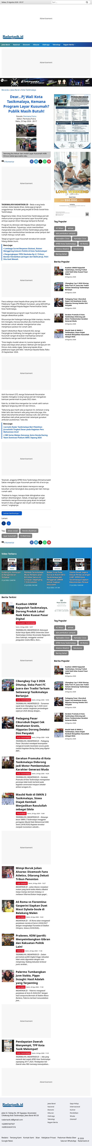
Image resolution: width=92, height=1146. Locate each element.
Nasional (16, 45)
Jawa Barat (6, 45)
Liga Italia (20, 917)
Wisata (72, 1116)
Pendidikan (21, 813)
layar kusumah (9, 536)
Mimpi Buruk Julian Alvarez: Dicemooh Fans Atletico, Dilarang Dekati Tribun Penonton (32, 873)
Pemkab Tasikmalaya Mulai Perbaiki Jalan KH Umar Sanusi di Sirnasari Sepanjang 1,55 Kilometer (33, 577)
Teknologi (56, 45)
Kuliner (72, 1110)
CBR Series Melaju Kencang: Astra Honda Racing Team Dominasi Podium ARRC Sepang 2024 (25, 436)
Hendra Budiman (29, 531)
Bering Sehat (61, 254)
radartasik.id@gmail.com (12, 1119)
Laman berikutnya (11, 513)
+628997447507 (8, 1124)
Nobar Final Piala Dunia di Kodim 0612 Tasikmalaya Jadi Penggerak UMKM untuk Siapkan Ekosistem (56, 578)
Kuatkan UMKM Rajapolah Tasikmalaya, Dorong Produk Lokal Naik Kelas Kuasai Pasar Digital (76, 271)
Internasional (75, 1107)
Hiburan (36, 45)
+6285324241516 (9, 1127)
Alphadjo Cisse (80, 238)
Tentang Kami (16, 1137)
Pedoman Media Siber (67, 1137)
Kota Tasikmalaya (28, 90)
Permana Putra (29, 116)
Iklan (38, 1137)
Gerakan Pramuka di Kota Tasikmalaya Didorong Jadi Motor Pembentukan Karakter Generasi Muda (76, 318)
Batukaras (77, 249)
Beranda (5, 90)
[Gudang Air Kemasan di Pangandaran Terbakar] (12, 564)
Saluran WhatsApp (68, 1141)
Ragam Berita (68, 45)
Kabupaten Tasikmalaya (26, 623)
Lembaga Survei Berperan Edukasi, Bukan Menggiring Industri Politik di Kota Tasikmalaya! (25, 249)
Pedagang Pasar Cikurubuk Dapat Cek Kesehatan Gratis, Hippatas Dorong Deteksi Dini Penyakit (76, 302)
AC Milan (59, 228)
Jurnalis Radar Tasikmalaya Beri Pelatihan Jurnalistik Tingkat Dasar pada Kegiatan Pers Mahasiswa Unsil (23, 429)
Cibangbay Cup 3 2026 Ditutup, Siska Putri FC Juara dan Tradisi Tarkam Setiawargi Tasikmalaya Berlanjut (77, 286)
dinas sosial (13, 531)
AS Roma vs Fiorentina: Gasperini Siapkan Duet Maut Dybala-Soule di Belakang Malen (31, 907)
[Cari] (87, 2)
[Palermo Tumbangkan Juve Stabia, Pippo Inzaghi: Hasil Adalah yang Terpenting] (8, 976)
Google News (7, 1141)
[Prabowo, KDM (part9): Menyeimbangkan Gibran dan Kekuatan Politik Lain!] (8, 940)
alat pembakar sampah (66, 233)
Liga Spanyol (22, 883)
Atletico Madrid (62, 249)
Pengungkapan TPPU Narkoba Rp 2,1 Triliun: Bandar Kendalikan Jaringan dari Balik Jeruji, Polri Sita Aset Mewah (25, 256)
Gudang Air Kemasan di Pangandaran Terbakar (11, 574)
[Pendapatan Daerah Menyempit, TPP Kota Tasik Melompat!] (8, 1046)
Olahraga (45, 45)
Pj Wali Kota (25, 536)
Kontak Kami (28, 1137)
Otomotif (73, 1119)
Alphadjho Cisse (62, 238)
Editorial (20, 951)
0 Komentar (9, 161)
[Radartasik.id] (13, 37)
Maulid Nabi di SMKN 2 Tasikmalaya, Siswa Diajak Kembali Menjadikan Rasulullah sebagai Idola (77, 333)
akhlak (70, 228)
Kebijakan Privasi (49, 1137)
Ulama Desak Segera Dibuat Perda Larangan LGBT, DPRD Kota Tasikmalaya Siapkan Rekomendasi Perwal (79, 577)
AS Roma (84, 243)
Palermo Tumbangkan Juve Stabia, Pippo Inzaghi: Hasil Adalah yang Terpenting (31, 977)
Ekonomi (26, 45)
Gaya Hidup (74, 1103)
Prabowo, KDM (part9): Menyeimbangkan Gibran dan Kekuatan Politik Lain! (33, 941)
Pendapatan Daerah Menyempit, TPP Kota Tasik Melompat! (30, 1045)
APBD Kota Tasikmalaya (66, 243)
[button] (69, 44)
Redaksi (5, 1137)
